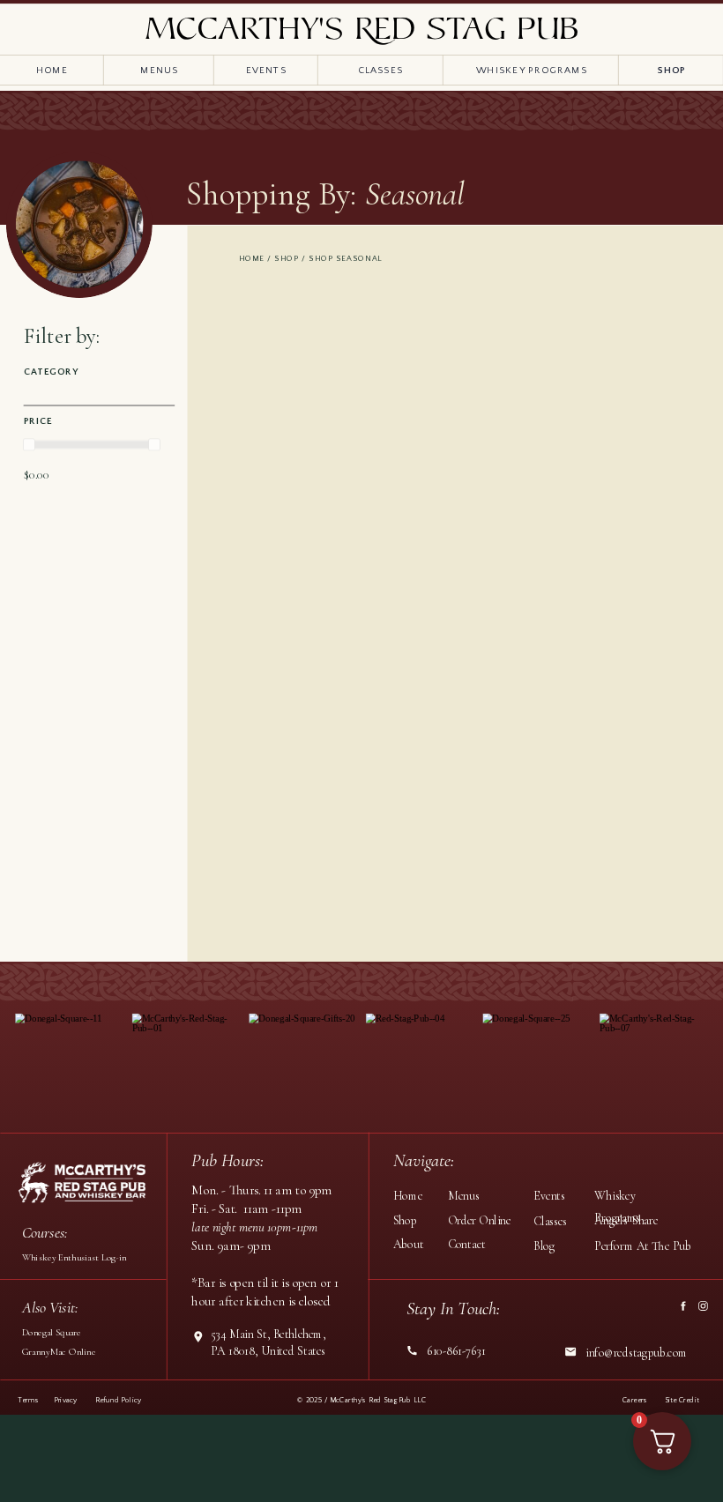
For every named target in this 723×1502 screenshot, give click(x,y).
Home (252, 258)
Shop (286, 258)
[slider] (29, 444)
